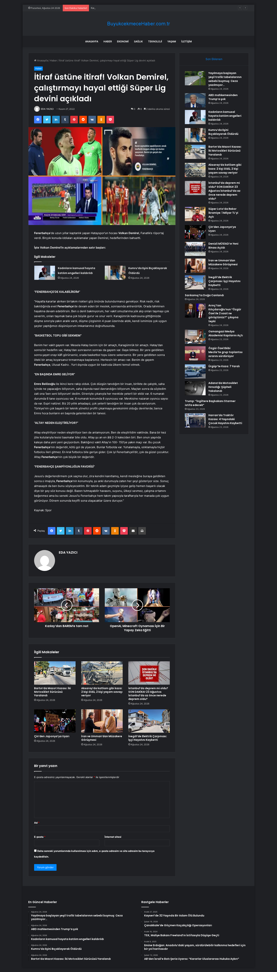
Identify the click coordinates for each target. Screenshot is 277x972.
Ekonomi (123, 41)
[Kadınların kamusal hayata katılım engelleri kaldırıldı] (44, 273)
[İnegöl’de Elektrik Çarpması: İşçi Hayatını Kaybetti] (149, 721)
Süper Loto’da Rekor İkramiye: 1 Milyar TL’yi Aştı (223, 213)
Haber (107, 41)
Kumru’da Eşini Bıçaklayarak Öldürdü (223, 132)
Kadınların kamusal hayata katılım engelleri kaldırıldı (120, 7)
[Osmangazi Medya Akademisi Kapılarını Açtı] (195, 337)
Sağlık (138, 41)
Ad (36, 822)
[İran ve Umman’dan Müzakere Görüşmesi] (102, 721)
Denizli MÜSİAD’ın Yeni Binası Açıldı (223, 245)
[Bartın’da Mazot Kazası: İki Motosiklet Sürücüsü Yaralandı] (55, 673)
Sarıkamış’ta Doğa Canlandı (204, 295)
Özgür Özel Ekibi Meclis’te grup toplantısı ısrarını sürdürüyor (225, 352)
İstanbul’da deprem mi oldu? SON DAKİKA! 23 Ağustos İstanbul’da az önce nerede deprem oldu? (148, 693)
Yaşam (171, 41)
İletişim (186, 41)
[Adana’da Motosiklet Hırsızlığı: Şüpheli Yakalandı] (195, 388)
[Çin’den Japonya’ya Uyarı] (55, 721)
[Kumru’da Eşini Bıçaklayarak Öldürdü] (115, 273)
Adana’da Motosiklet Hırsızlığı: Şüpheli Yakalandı (223, 387)
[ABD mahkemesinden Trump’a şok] (195, 100)
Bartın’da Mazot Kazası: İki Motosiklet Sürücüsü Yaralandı (52, 691)
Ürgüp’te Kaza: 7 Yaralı (224, 366)
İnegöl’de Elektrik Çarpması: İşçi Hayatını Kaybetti (147, 738)
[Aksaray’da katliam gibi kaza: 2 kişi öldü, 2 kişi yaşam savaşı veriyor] (102, 673)
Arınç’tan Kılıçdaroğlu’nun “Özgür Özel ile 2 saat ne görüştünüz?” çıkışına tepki (224, 313)
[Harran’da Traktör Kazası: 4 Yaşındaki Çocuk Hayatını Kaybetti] (195, 420)
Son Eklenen (214, 59)
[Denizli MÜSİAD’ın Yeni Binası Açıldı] (195, 249)
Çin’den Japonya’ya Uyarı (51, 736)
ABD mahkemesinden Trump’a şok (223, 97)
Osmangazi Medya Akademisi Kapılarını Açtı (225, 333)
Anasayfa (91, 41)
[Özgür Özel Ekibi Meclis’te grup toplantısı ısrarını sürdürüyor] (195, 353)
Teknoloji (155, 41)
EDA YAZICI (47, 109)
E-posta (39, 836)
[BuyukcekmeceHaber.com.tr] (138, 23)
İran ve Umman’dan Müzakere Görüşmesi (101, 738)
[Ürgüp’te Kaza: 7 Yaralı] (195, 371)
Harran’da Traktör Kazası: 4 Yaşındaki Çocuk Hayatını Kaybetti (225, 419)
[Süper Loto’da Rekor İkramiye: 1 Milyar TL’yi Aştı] (195, 214)
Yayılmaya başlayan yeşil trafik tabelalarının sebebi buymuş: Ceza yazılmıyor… (225, 79)
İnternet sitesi (113, 836)
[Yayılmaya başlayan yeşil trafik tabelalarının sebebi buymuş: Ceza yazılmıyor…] (195, 78)
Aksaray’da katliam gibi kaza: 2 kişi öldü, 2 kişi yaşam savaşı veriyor (101, 691)
